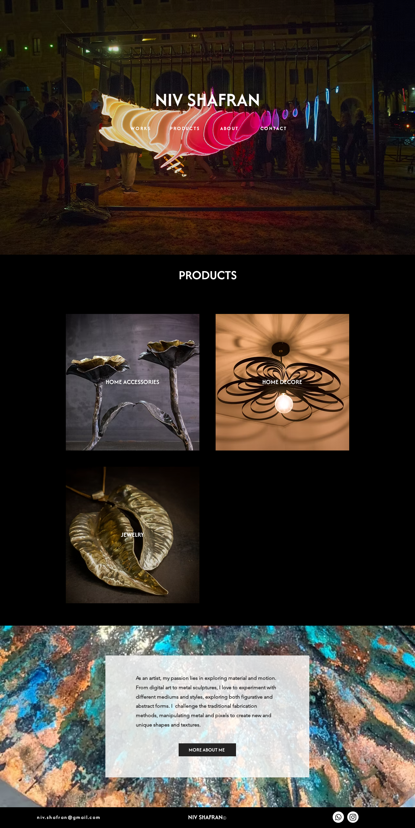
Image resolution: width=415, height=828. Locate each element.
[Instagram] (353, 817)
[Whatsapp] (338, 817)
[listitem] (132, 382)
